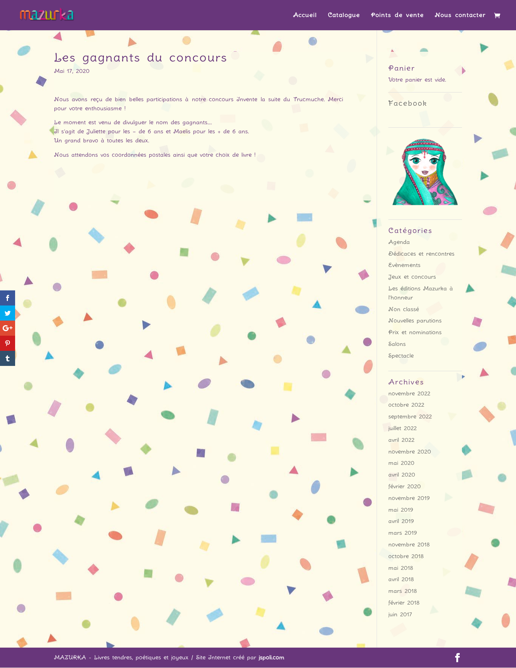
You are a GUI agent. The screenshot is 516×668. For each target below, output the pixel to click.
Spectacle (401, 355)
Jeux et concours (412, 276)
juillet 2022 (402, 428)
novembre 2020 (409, 451)
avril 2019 (401, 521)
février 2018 (404, 602)
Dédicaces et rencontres (421, 253)
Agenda (399, 242)
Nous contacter (460, 15)
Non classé (403, 309)
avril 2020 (401, 474)
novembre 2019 (409, 498)
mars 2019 (402, 532)
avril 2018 (401, 579)
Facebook (407, 103)
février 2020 (404, 486)
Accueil (305, 15)
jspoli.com (271, 657)
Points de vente (397, 15)
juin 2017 (400, 614)
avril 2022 (401, 440)
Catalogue (344, 15)
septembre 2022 (410, 416)
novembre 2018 (409, 544)
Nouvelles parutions (415, 320)
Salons (397, 344)
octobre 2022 (406, 404)
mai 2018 (400, 568)
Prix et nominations (415, 332)
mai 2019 (400, 509)
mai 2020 (401, 463)
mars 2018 (402, 591)
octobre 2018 (406, 556)
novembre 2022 (409, 393)
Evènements (404, 265)
